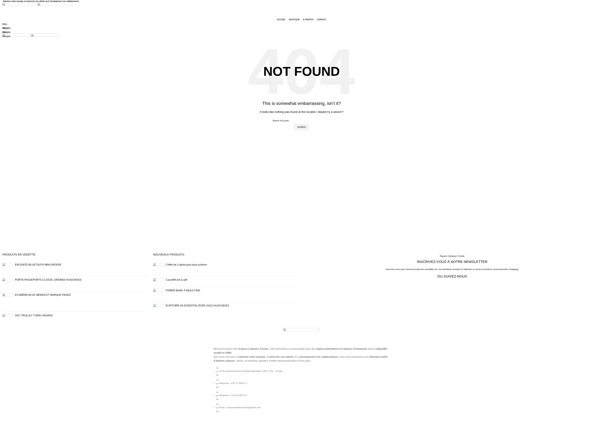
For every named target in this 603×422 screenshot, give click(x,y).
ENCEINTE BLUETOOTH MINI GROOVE (38, 264)
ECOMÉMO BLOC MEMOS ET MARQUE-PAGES (43, 295)
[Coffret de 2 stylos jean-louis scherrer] (158, 268)
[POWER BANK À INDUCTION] (158, 294)
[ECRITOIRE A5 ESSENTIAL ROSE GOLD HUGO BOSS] (158, 309)
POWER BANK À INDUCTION (183, 290)
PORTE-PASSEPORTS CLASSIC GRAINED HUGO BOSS (48, 279)
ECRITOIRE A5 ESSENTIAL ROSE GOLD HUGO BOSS (197, 305)
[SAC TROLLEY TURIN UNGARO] (7, 319)
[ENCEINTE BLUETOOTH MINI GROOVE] (7, 268)
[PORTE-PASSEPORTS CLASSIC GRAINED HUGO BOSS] (7, 283)
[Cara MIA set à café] (158, 281)
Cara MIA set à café (176, 279)
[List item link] (301, 391)
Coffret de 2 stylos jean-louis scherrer (187, 264)
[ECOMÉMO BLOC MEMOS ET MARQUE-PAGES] (7, 301)
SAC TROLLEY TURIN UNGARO (34, 315)
